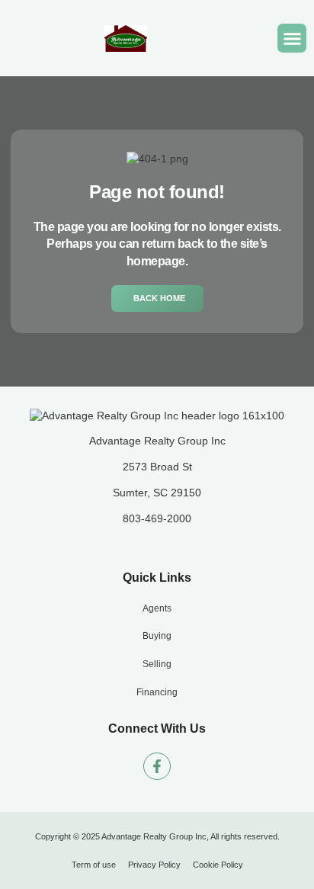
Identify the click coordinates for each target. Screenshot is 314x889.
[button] (291, 38)
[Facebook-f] (157, 766)
